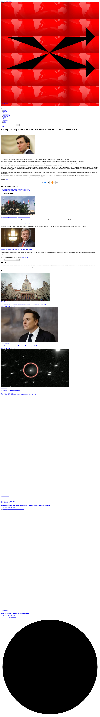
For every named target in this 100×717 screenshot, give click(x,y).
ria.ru (7, 179)
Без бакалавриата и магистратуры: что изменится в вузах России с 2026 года (23, 304)
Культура (5, 118)
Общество (5, 116)
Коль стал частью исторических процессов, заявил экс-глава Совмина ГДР (15, 223)
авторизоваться (24, 257)
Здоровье (5, 120)
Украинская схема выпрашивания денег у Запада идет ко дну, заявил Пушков (16, 249)
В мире (5, 111)
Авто (4, 122)
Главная (5, 110)
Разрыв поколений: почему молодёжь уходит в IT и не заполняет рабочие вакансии (25, 505)
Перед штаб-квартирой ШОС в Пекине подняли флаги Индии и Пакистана (15, 217)
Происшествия (6, 115)
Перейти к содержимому (6, 1)
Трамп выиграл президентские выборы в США (15, 613)
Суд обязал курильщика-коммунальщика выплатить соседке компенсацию (23, 498)
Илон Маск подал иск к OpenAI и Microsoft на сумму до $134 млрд (20, 345)
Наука (4, 117)
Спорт (4, 121)
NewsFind (3, 133)
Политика (5, 112)
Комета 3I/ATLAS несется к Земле (10, 390)
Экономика (6, 114)
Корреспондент (4, 103)
